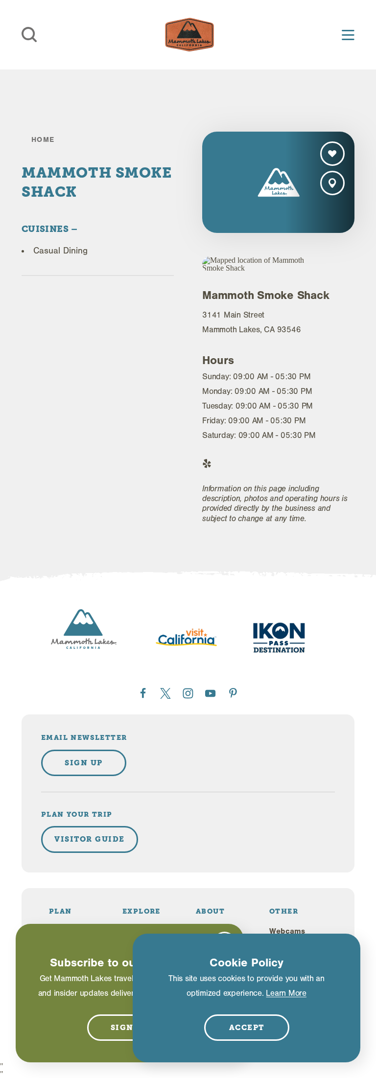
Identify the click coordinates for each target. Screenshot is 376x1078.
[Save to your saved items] (332, 153)
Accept (246, 1027)
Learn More (286, 993)
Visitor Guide (89, 839)
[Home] (189, 35)
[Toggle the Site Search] (29, 35)
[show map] (332, 183)
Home (43, 139)
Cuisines (46, 229)
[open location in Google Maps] (262, 264)
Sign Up (84, 762)
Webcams (287, 931)
